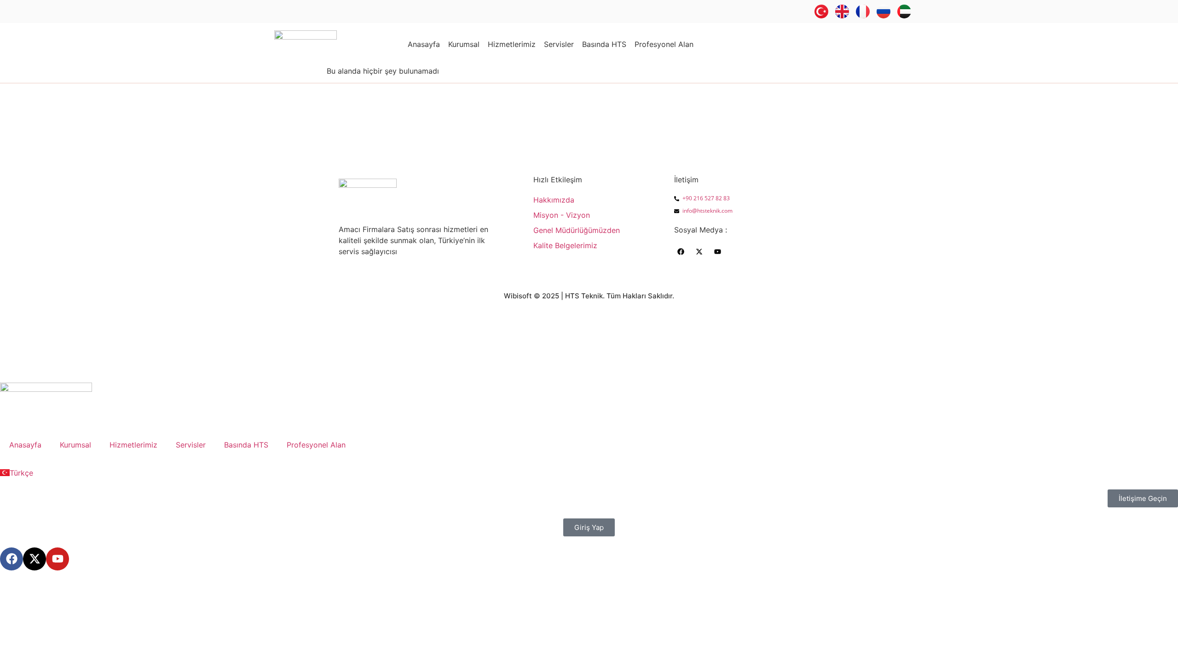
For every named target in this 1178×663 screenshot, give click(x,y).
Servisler (559, 44)
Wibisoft (518, 295)
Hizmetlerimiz (512, 44)
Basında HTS (604, 44)
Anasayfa (424, 44)
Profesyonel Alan (664, 44)
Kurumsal (463, 44)
